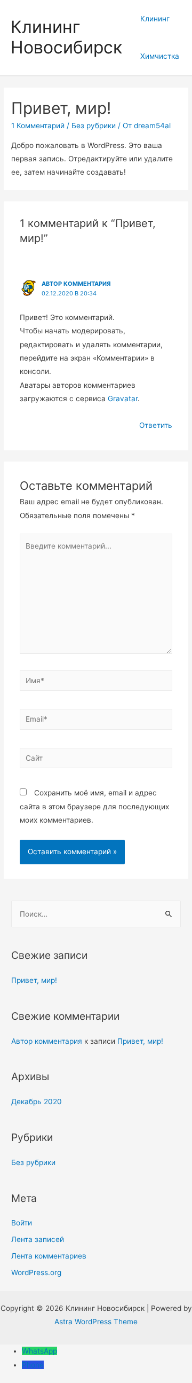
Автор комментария (76, 283)
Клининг (155, 18)
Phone (33, 1365)
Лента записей (37, 1239)
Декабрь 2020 (36, 1101)
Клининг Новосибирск (66, 37)
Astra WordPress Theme (96, 1321)
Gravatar (123, 398)
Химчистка (159, 56)
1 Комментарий (38, 125)
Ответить (155, 425)
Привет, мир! (34, 980)
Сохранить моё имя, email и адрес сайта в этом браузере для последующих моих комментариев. (94, 806)
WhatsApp (39, 1351)
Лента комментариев (48, 1256)
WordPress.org (36, 1272)
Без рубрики (93, 125)
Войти (21, 1222)
